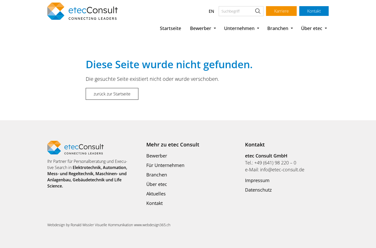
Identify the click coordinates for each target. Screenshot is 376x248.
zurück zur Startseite (112, 94)
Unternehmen (239, 28)
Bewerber (200, 28)
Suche (257, 11)
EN (211, 11)
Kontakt (314, 11)
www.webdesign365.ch (152, 224)
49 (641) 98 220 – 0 (276, 163)
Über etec (311, 28)
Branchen (277, 28)
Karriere (281, 11)
